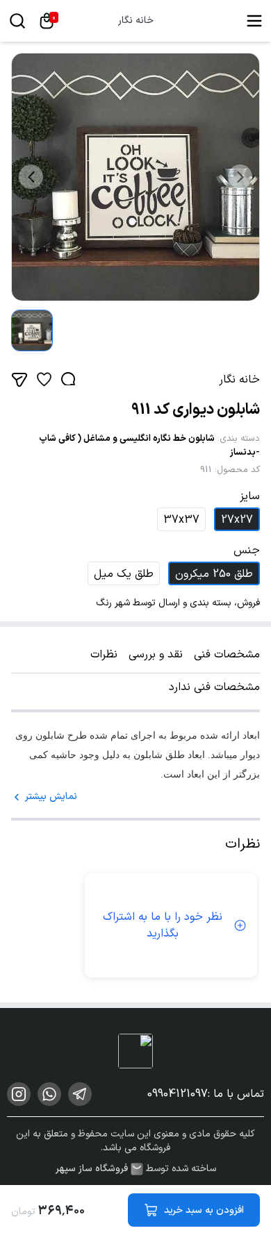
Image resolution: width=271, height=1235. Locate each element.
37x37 (181, 520)
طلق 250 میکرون (214, 574)
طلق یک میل (124, 574)
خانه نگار (136, 21)
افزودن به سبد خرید (204, 1210)
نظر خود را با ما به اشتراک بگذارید (162, 925)
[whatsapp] (49, 1094)
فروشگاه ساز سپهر (92, 1169)
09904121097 (177, 1094)
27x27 (237, 520)
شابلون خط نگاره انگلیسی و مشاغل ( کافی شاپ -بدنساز (149, 446)
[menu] (254, 21)
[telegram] (80, 1094)
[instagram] (19, 1094)
